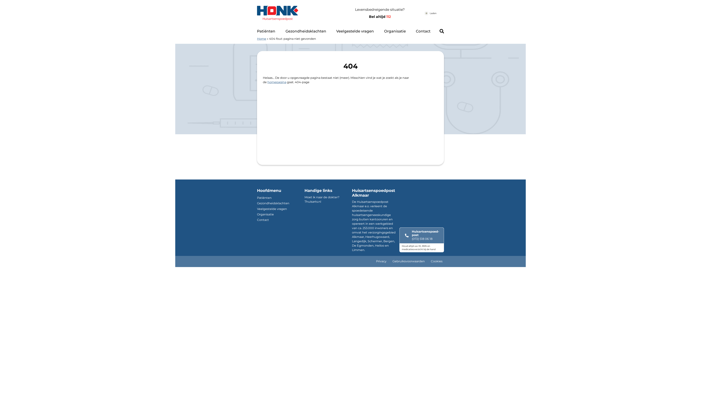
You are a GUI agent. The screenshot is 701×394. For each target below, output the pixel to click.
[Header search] (442, 31)
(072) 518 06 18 (422, 239)
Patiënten (266, 31)
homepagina (276, 82)
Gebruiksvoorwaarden (408, 261)
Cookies (437, 261)
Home (261, 38)
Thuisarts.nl (312, 201)
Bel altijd (380, 17)
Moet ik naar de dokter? (321, 197)
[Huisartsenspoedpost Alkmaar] (297, 13)
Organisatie (395, 31)
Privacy (381, 261)
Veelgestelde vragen (355, 31)
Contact (423, 31)
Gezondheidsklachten (306, 31)
